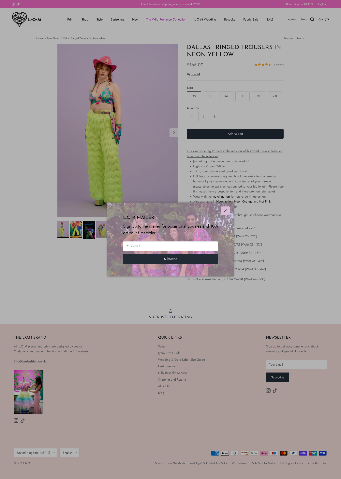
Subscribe (170, 259)
